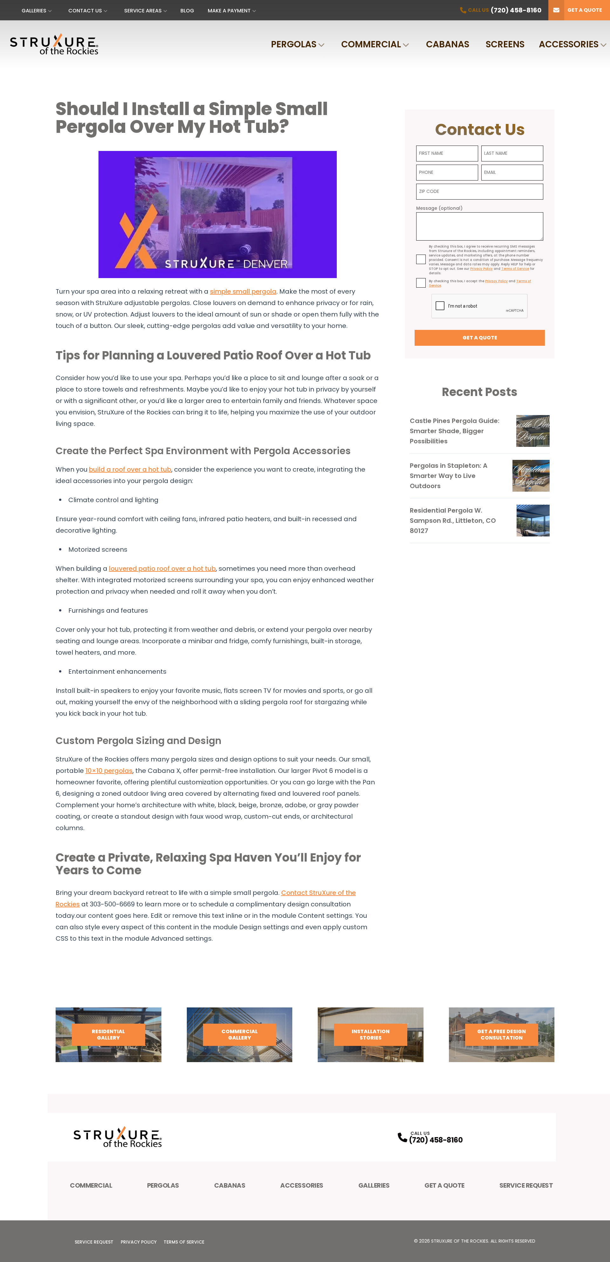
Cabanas (447, 44)
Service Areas (143, 10)
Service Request (526, 1185)
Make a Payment (229, 10)
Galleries (34, 10)
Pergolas (293, 44)
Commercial (371, 44)
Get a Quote (584, 10)
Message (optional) (439, 208)
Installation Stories (371, 1034)
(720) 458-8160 (436, 1140)
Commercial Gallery (239, 1034)
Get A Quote (444, 1185)
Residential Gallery (108, 1034)
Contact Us (85, 10)
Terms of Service (184, 1242)
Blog (187, 10)
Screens (505, 44)
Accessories (569, 44)
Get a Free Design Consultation (501, 1034)
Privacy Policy (139, 1242)
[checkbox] (421, 259)
